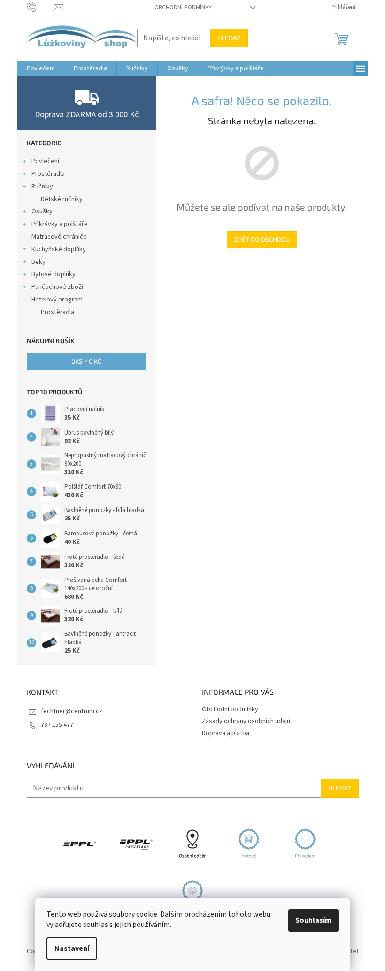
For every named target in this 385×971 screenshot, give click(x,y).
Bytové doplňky (53, 274)
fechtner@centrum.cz (71, 711)
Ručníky (42, 186)
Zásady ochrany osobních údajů (246, 721)
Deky (38, 262)
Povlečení (45, 161)
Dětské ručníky (62, 199)
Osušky (42, 211)
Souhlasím (313, 920)
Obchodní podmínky (183, 7)
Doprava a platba (225, 733)
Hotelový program (57, 299)
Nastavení (71, 948)
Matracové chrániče (59, 236)
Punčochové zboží (57, 287)
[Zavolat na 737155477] (40, 7)
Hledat (228, 38)
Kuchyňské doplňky (58, 249)
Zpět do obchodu (262, 239)
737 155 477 (57, 725)
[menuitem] (40, 68)
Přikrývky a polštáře (59, 224)
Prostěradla (48, 174)
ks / (86, 361)
